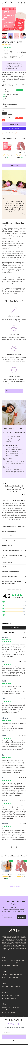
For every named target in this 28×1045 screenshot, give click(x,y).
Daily (17, 963)
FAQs (11, 986)
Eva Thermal (21, 153)
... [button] (9, 656)
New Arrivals (20, 960)
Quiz (7, 986)
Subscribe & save (13, 90)
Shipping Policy (6, 1007)
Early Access (5, 998)
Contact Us (5, 995)
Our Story (4, 974)
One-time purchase (11, 104)
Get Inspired (21, 917)
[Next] (24, 19)
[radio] (4, 90)
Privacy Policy (16, 1007)
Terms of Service (6, 1010)
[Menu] (2, 2)
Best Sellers (11, 960)
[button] (7, 45)
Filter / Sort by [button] (9, 632)
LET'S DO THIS (14, 1037)
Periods (4, 963)
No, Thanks (14, 1040)
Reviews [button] (6, 623)
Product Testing (14, 995)
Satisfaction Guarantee (15, 974)
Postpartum (10, 963)
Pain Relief (15, 965)
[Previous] (3, 19)
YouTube (17, 986)
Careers (4, 977)
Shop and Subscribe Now (14, 391)
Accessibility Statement (8, 1012)
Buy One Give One (13, 977)
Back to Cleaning (15, 886)
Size (3, 110)
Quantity (4, 117)
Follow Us (13, 998)
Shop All (4, 960)
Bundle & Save (6, 965)
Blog (3, 986)
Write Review (14, 628)
